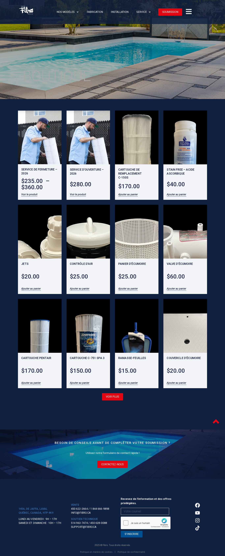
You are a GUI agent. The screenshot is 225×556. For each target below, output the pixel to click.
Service (141, 12)
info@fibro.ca (81, 512)
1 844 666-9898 (99, 508)
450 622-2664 (79, 508)
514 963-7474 (79, 523)
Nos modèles (66, 12)
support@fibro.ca (84, 526)
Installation (119, 12)
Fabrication (95, 12)
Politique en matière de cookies (96, 552)
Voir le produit (29, 194)
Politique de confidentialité (131, 552)
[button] (112, 396)
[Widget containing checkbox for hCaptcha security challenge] (145, 523)
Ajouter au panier (128, 194)
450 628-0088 (98, 523)
